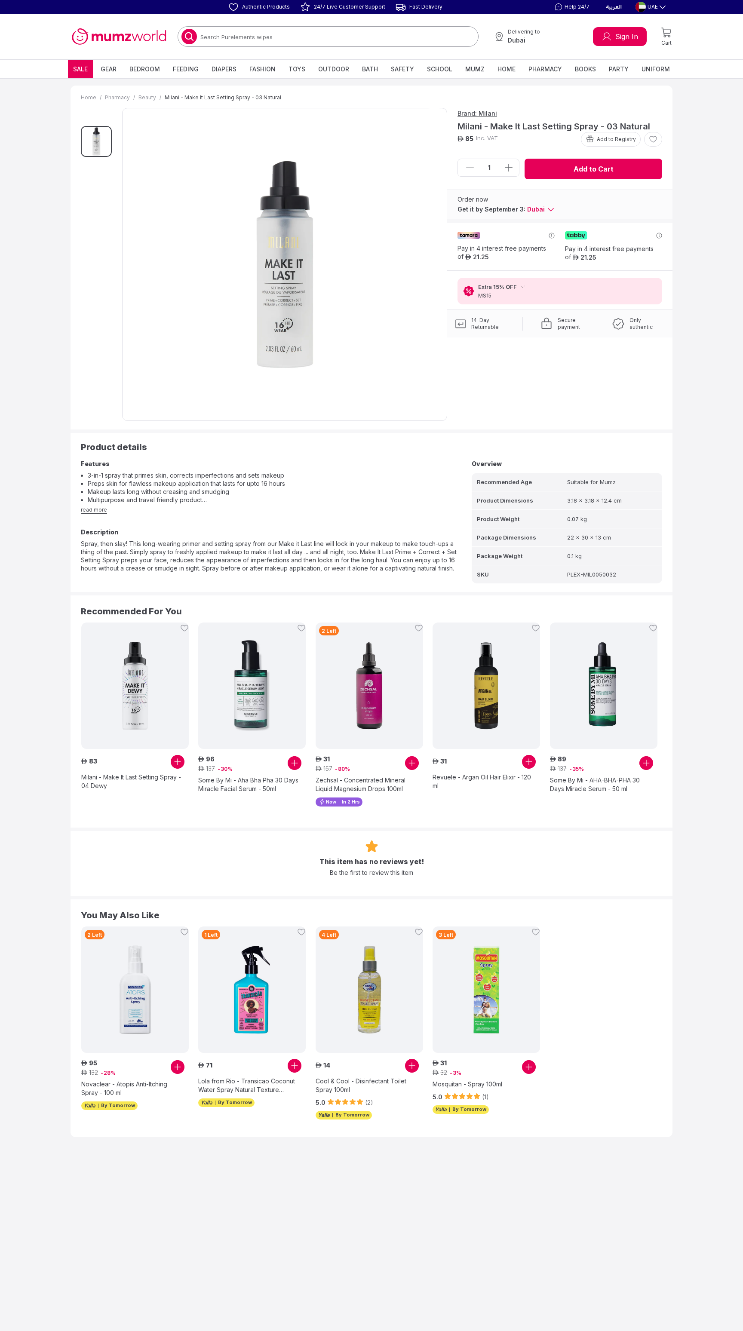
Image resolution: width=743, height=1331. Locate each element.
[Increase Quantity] (509, 168)
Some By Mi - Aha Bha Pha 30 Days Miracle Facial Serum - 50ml (248, 784)
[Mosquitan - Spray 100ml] (486, 990)
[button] (571, 7)
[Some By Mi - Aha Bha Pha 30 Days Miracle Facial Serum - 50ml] (252, 686)
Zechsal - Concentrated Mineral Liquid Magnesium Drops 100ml (360, 784)
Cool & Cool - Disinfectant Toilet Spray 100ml (361, 1085)
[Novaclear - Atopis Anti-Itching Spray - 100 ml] (135, 990)
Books (585, 69)
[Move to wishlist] (653, 139)
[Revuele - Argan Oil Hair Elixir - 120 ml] (486, 686)
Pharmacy (545, 69)
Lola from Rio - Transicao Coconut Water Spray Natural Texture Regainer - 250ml (246, 1085)
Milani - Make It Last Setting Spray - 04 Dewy (131, 781)
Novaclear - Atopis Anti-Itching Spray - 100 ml (124, 1088)
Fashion (262, 69)
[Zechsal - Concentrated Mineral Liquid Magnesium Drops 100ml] (369, 686)
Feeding (186, 69)
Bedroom (144, 69)
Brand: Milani (477, 113)
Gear (109, 69)
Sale (80, 69)
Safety (402, 69)
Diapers (224, 69)
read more (94, 509)
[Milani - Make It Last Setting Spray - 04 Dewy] (135, 686)
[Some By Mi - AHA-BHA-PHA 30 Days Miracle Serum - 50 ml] (603, 686)
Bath (370, 69)
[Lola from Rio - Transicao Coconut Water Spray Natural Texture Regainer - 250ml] (252, 990)
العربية (614, 7)
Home (506, 69)
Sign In (626, 36)
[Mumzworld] (119, 37)
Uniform (656, 69)
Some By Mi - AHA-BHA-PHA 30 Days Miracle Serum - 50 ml (595, 784)
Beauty (147, 97)
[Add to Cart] (177, 762)
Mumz (475, 69)
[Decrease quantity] (470, 168)
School (439, 69)
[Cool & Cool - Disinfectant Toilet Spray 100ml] (369, 990)
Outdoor (333, 69)
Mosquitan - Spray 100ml (467, 1084)
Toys (297, 69)
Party (619, 69)
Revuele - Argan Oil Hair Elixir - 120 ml (482, 781)
